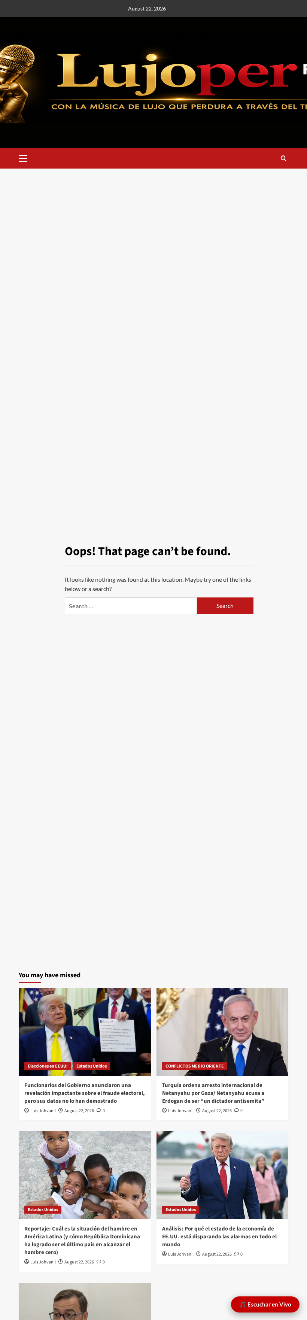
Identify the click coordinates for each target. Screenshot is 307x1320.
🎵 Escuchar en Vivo (265, 1304)
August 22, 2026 (79, 1111)
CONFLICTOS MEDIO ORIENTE (194, 1066)
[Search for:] (131, 605)
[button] (26, 157)
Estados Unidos (91, 1066)
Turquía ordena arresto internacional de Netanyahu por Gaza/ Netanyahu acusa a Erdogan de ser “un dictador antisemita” (213, 1093)
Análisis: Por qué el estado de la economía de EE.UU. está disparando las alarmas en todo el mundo (219, 1236)
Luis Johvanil (43, 1111)
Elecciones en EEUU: (48, 1066)
